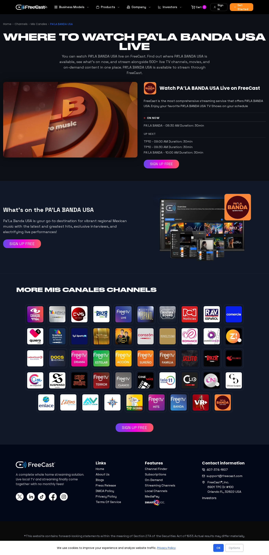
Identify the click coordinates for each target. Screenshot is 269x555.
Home (7, 24)
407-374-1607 (217, 470)
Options (234, 548)
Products (108, 7)
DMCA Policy (105, 491)
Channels (21, 24)
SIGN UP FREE (161, 164)
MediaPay (152, 496)
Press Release (106, 485)
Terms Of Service (108, 502)
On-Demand (154, 480)
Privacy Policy (106, 496)
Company (139, 7)
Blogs (100, 480)
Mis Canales (39, 24)
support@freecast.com (224, 476)
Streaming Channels (160, 485)
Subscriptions (155, 474)
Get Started (242, 7)
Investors (170, 7)
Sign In (220, 7)
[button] (18, 547)
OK (218, 548)
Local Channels (156, 491)
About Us (102, 474)
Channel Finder (156, 469)
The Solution (37, 7)
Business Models (71, 7)
